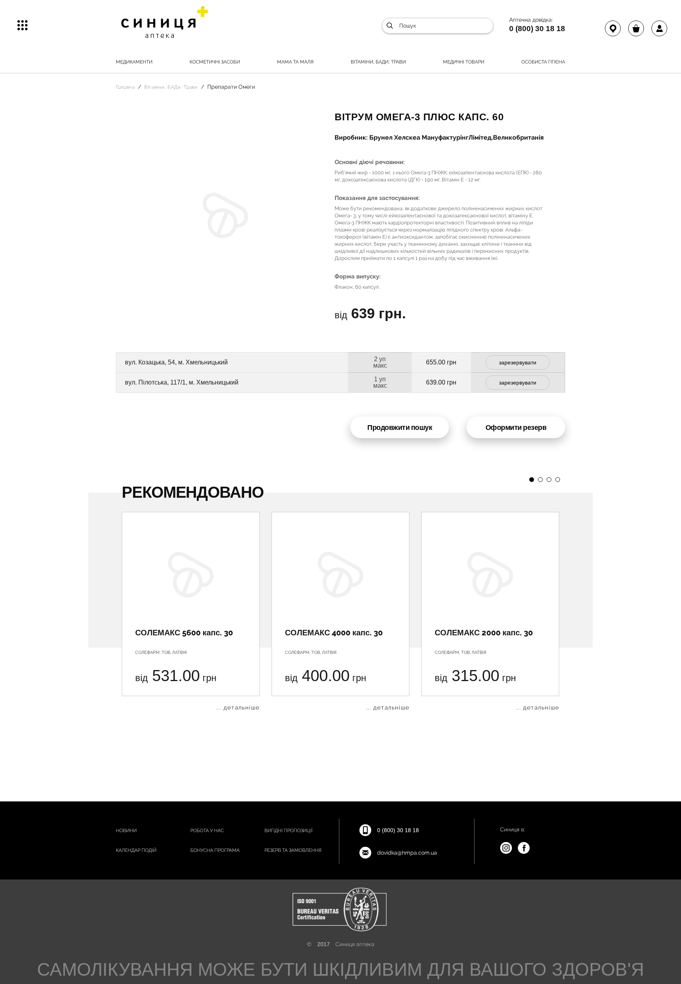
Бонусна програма (215, 850)
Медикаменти (134, 62)
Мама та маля (295, 62)
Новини (126, 830)
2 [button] (540, 479)
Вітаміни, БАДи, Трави (378, 62)
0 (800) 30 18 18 (537, 28)
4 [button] (557, 479)
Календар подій (136, 850)
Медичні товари (463, 62)
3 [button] (549, 479)
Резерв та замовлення (293, 850)
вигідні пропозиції (288, 830)
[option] (191, 611)
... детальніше (238, 708)
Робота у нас (207, 830)
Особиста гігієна (543, 62)
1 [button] (531, 479)
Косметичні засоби (215, 62)
